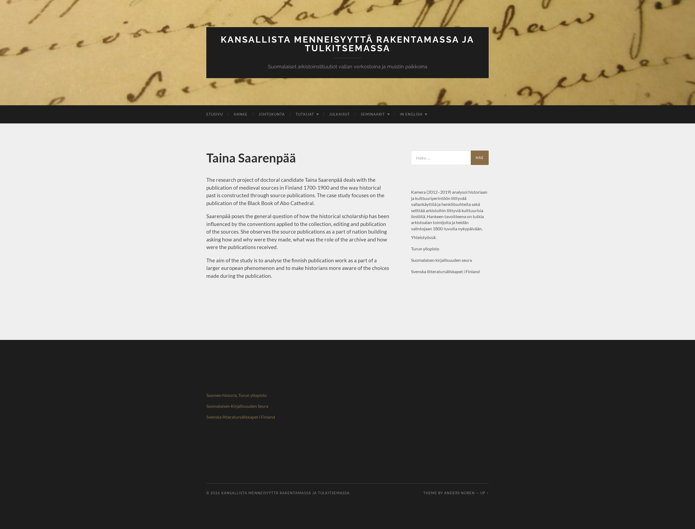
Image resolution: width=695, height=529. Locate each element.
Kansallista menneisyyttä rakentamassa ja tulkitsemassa (347, 43)
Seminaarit (373, 114)
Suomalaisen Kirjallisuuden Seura (237, 406)
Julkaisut (339, 114)
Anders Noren (459, 493)
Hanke (241, 114)
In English (411, 114)
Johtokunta (271, 114)
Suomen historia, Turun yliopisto (236, 395)
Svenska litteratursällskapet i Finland (240, 416)
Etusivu (214, 114)
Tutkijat (305, 114)
